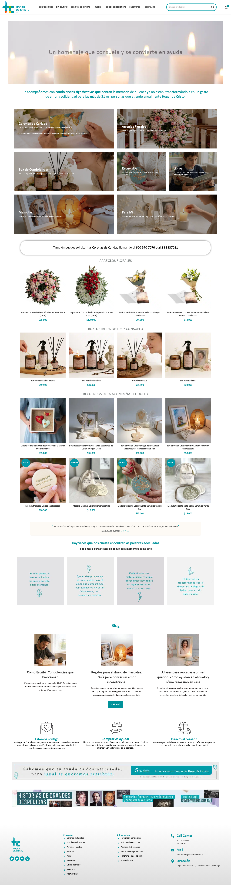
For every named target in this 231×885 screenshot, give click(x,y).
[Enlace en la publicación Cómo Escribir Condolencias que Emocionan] (50, 650)
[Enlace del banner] (64, 128)
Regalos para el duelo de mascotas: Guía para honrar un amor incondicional (116, 677)
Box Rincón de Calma (91, 381)
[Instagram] (27, 858)
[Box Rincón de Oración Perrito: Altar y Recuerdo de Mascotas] (188, 420)
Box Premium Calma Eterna (43, 381)
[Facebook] (12, 858)
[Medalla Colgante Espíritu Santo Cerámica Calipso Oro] (139, 480)
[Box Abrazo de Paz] (188, 355)
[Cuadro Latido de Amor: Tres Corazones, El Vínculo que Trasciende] (43, 420)
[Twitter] (17, 858)
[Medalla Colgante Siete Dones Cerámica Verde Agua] (188, 480)
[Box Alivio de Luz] (139, 355)
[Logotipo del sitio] (15, 7)
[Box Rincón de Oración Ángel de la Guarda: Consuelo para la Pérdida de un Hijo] (139, 420)
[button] (19, 581)
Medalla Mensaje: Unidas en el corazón (42, 506)
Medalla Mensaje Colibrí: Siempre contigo (91, 506)
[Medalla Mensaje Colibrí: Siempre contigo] (91, 480)
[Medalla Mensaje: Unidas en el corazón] (43, 480)
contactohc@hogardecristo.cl (190, 855)
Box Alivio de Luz (139, 381)
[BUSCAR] (213, 7)
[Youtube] (22, 858)
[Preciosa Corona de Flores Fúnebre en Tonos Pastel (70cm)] (43, 287)
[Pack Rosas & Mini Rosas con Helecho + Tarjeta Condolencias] (139, 287)
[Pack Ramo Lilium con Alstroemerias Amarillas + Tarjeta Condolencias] (188, 287)
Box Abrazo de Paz (188, 381)
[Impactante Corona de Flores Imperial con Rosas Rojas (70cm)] (91, 287)
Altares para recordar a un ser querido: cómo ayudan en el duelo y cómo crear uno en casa (183, 677)
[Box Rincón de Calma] (91, 355)
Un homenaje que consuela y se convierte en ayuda (115, 52)
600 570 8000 (183, 840)
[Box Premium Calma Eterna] (43, 355)
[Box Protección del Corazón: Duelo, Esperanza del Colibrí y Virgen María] (91, 420)
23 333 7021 (182, 843)
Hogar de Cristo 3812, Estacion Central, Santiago (198, 866)
